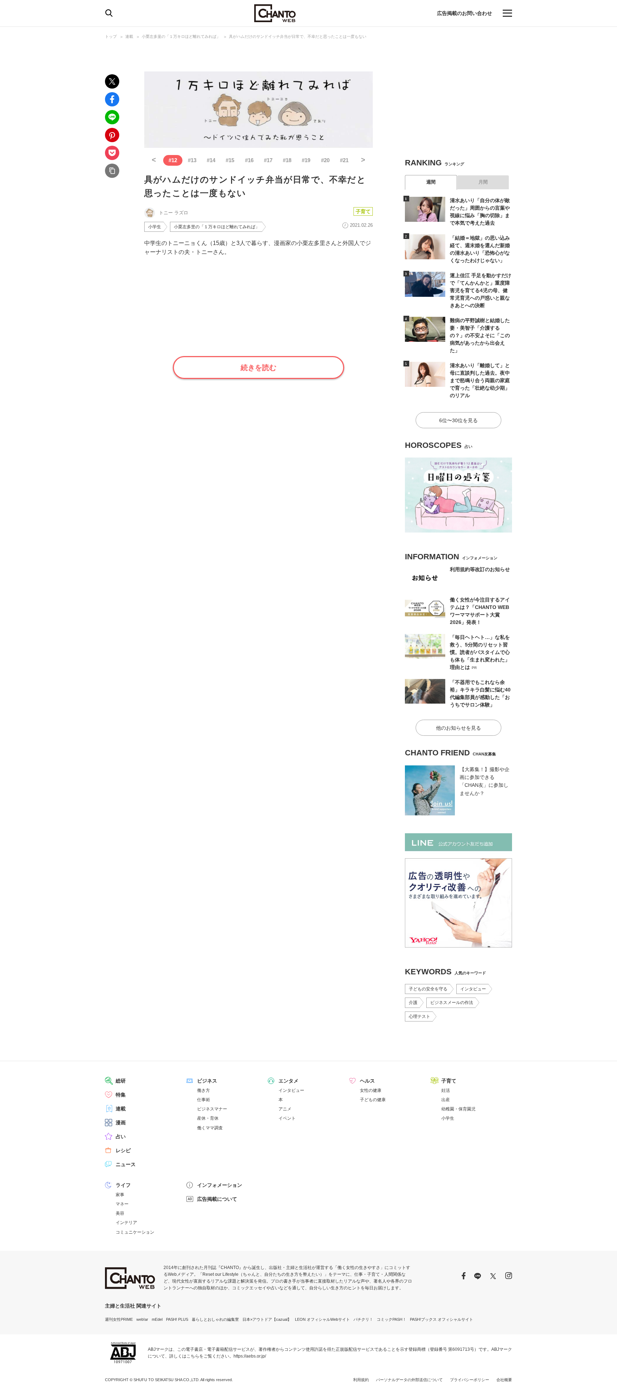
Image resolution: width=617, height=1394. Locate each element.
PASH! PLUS (177, 1319)
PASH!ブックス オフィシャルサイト (441, 1319)
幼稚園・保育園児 (458, 1108)
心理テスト (419, 1016)
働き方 (203, 1090)
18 (287, 160)
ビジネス (207, 1081)
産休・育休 (208, 1118)
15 (230, 160)
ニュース (126, 1164)
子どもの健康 (373, 1099)
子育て (363, 211)
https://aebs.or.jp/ (250, 1356)
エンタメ (289, 1081)
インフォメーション (219, 1185)
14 (211, 160)
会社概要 (504, 1380)
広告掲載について (217, 1199)
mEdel (157, 1319)
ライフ (123, 1185)
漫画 (121, 1122)
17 (268, 160)
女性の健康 (370, 1090)
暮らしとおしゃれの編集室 (215, 1319)
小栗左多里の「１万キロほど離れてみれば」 (181, 36)
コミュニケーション (135, 1232)
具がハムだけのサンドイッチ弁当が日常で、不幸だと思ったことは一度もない (297, 36)
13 (192, 160)
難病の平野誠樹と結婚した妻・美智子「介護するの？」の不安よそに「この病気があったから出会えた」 (480, 335)
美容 (120, 1213)
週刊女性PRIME (119, 1319)
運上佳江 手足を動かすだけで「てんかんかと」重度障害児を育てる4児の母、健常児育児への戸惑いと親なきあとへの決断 (480, 290)
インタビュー (473, 988)
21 (344, 160)
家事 (120, 1194)
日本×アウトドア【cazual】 (266, 1319)
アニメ (285, 1108)
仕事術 (203, 1099)
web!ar (142, 1319)
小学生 (154, 226)
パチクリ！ (363, 1319)
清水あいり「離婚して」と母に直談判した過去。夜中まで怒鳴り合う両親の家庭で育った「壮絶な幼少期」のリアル (480, 380)
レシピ (123, 1150)
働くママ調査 (210, 1127)
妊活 (445, 1090)
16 (249, 160)
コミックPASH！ (391, 1319)
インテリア (126, 1222)
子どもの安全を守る (428, 988)
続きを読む (258, 367)
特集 (121, 1095)
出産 (445, 1099)
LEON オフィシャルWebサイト (322, 1319)
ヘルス (367, 1081)
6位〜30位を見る (458, 420)
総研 (121, 1081)
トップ (111, 36)
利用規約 (361, 1380)
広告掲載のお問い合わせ (464, 13)
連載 (129, 36)
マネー (122, 1203)
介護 (413, 1002)
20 (325, 160)
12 (173, 160)
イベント (287, 1118)
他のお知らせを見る (458, 728)
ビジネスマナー (212, 1108)
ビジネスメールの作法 (451, 1002)
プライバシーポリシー (469, 1380)
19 (306, 160)
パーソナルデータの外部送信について (409, 1380)
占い (121, 1136)
